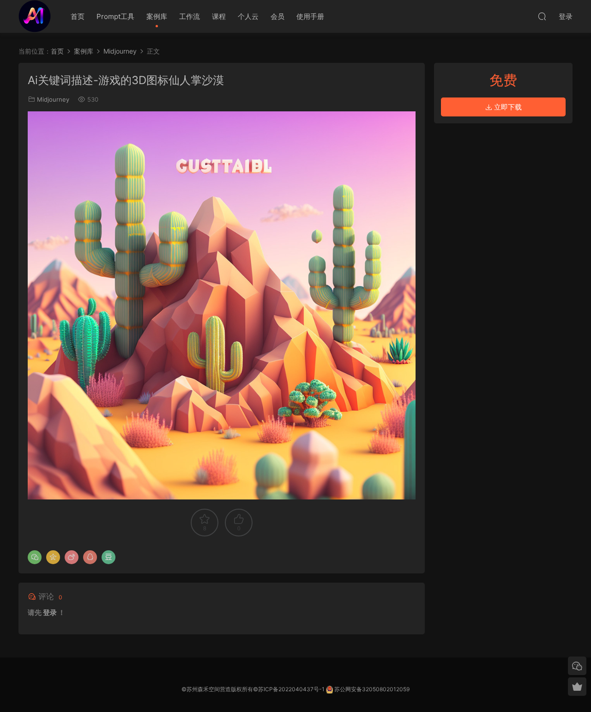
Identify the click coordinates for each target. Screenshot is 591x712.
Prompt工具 (115, 16)
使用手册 (310, 16)
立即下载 (507, 107)
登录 (50, 612)
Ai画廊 (34, 16)
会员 (277, 16)
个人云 (248, 16)
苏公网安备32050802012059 (372, 689)
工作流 (189, 16)
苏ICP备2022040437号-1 (291, 689)
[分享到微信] (35, 557)
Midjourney (53, 99)
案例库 (156, 16)
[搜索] (542, 16)
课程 (219, 16)
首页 (77, 16)
